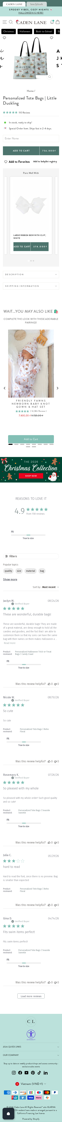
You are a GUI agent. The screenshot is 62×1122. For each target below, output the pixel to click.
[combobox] (46, 587)
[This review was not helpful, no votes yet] (55, 684)
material (30, 571)
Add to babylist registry (45, 161)
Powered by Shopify (30, 1119)
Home (30, 91)
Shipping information (22, 286)
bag (42, 571)
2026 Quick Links (12, 1046)
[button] (31, 37)
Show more (10, 579)
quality (8, 571)
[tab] (14, 4)
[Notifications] (52, 22)
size (19, 571)
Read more (10, 643)
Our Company (11, 1055)
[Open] (8, 1113)
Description (14, 274)
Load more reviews (31, 996)
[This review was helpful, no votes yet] (49, 684)
